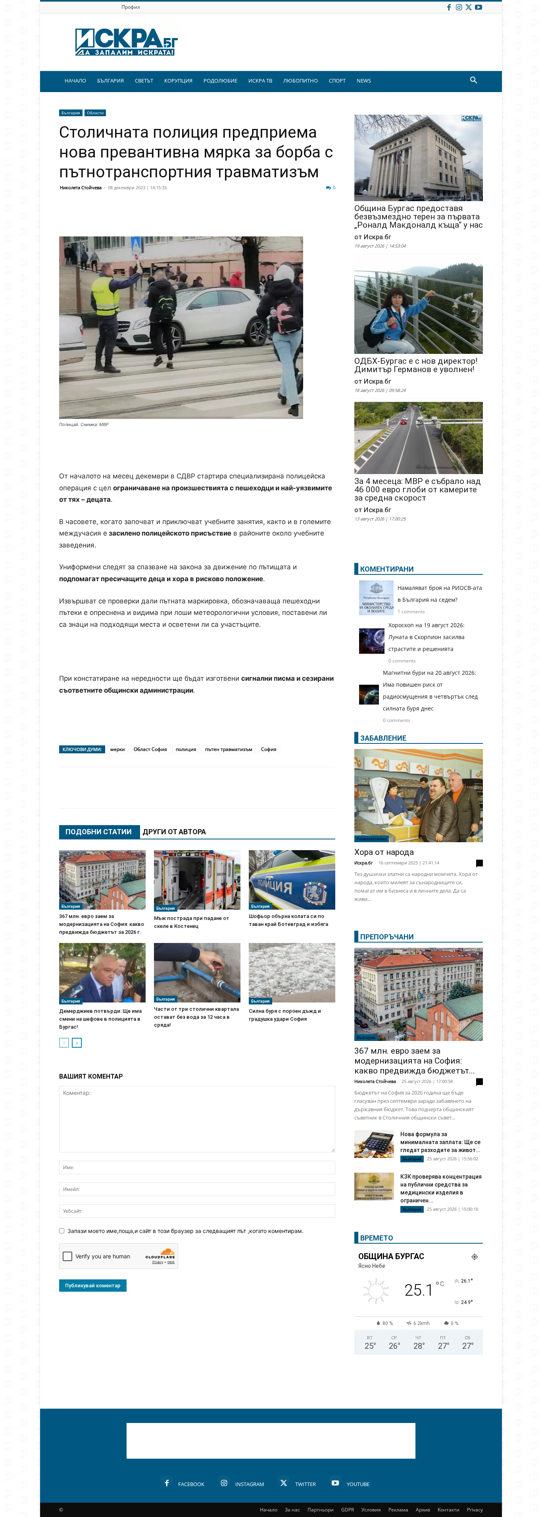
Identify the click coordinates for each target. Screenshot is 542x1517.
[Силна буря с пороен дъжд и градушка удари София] (292, 973)
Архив (423, 1509)
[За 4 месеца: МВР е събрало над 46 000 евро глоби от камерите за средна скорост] (418, 439)
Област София (150, 749)
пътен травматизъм (228, 749)
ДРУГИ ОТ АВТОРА (174, 832)
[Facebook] (448, 7)
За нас (292, 1509)
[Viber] (224, 217)
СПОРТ (337, 80)
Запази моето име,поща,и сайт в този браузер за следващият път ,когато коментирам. (185, 1230)
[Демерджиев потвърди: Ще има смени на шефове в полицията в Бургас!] (102, 973)
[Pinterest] (263, 217)
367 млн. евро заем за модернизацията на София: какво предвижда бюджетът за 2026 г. (101, 924)
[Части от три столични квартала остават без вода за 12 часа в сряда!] (197, 972)
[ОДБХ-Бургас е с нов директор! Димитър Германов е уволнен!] (418, 306)
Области (95, 112)
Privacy (475, 1509)
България (71, 112)
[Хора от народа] (418, 795)
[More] (304, 217)
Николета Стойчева (81, 187)
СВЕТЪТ (144, 80)
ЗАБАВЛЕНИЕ (383, 738)
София (269, 749)
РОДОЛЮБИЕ (220, 80)
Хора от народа (384, 852)
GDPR (347, 1509)
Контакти (448, 1509)
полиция (186, 749)
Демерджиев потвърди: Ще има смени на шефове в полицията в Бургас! (100, 1019)
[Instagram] (458, 7)
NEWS (364, 80)
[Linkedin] (144, 217)
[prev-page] (64, 1043)
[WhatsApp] (204, 217)
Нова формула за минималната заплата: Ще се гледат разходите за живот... (440, 1142)
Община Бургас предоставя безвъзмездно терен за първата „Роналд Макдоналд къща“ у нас (418, 216)
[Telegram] (244, 217)
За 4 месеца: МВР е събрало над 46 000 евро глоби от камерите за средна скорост (417, 489)
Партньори (321, 1509)
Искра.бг (363, 863)
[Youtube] (478, 7)
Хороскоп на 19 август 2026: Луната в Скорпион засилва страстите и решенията (426, 637)
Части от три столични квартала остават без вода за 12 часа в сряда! (196, 1017)
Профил (130, 7)
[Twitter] (468, 7)
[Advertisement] (197, 450)
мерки (117, 749)
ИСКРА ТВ (260, 80)
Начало (268, 1509)
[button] (473, 81)
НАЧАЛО (75, 80)
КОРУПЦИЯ (178, 80)
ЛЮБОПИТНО (300, 80)
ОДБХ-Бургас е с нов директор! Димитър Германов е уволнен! (415, 365)
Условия (371, 1509)
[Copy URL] (283, 217)
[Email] (184, 217)
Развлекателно (371, 838)
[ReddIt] (164, 217)
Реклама (398, 1509)
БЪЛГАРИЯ (110, 80)
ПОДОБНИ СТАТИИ (98, 832)
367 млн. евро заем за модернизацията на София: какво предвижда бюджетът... (414, 1060)
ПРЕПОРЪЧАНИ (387, 937)
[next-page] (77, 1043)
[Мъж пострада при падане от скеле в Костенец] (197, 881)
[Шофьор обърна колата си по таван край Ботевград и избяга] (292, 880)
